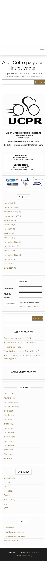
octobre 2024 (10, 246)
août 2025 (8, 220)
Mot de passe (7, 295)
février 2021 (9, 263)
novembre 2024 (11, 242)
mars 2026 (9, 203)
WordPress (34, 552)
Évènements (9, 478)
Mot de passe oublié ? (29, 306)
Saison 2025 (9, 499)
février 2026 (9, 207)
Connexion (9, 528)
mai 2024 (8, 250)
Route (7, 495)
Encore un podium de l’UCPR (17, 338)
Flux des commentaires (14, 536)
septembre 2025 (11, 216)
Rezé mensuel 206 (12, 347)
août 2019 (8, 268)
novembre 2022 (11, 255)
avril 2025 (8, 233)
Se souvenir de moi (30, 303)
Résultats (8, 491)
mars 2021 (8, 259)
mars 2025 (8, 237)
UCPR (6, 504)
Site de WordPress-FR (14, 541)
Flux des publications (14, 532)
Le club (7, 482)
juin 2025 (8, 229)
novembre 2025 (11, 212)
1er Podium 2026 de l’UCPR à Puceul (21, 342)
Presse (7, 486)
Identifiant (9, 288)
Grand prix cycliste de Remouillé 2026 (21, 351)
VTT (6, 508)
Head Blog (27, 555)
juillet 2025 (9, 225)
